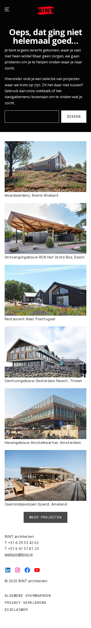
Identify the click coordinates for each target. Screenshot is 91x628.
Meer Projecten (45, 517)
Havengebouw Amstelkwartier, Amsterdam (43, 443)
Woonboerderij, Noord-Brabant (32, 195)
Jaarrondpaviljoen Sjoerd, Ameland (36, 504)
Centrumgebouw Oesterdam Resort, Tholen (43, 381)
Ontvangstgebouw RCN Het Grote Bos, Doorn (45, 257)
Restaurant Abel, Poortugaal (30, 319)
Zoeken (74, 116)
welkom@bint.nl (19, 554)
